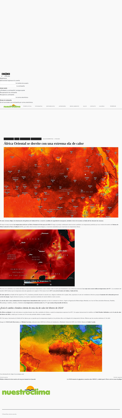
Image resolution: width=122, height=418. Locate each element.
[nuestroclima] (61, 74)
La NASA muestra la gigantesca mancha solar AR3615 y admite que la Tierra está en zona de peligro (94, 379)
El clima (16, 138)
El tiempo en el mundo (36, 138)
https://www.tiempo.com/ (17, 374)
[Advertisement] (61, 121)
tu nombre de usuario (22, 83)
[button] (118, 106)
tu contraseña (21, 86)
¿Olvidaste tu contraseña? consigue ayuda (12, 90)
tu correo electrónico (22, 97)
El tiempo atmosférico (25, 138)
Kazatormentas (48, 138)
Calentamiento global (9, 138)
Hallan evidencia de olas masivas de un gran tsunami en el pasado (18, 379)
